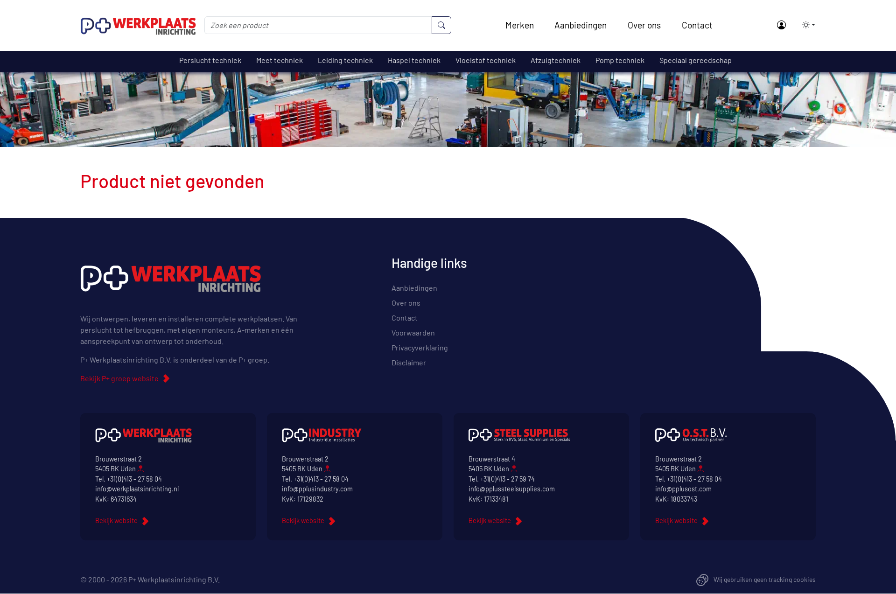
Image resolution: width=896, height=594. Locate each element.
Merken (519, 25)
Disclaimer (409, 362)
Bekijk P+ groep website (119, 378)
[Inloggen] (781, 25)
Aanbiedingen (580, 25)
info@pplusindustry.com (317, 489)
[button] (806, 25)
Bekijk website (116, 520)
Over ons (644, 25)
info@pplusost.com (683, 489)
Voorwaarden (413, 332)
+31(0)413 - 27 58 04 (134, 479)
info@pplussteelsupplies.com (512, 489)
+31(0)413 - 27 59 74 (507, 479)
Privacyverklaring (420, 347)
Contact (697, 25)
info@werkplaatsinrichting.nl (137, 489)
